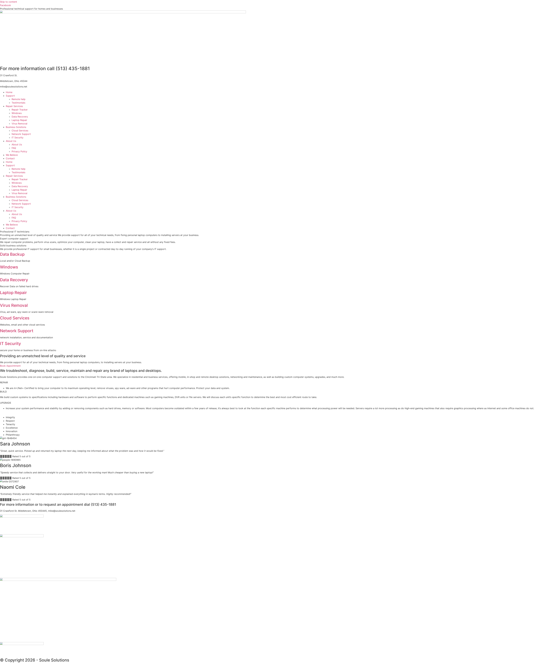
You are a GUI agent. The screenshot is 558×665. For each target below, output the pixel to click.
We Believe (12, 154)
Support (10, 95)
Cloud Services (20, 130)
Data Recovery (20, 116)
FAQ (14, 148)
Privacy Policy (19, 151)
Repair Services (14, 106)
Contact (10, 158)
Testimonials (18, 102)
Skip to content (8, 1)
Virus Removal (19, 123)
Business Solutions (16, 127)
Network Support (21, 134)
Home (9, 92)
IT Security (17, 137)
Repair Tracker (20, 109)
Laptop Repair (19, 120)
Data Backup (12, 254)
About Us (11, 141)
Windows (17, 113)
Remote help (18, 99)
